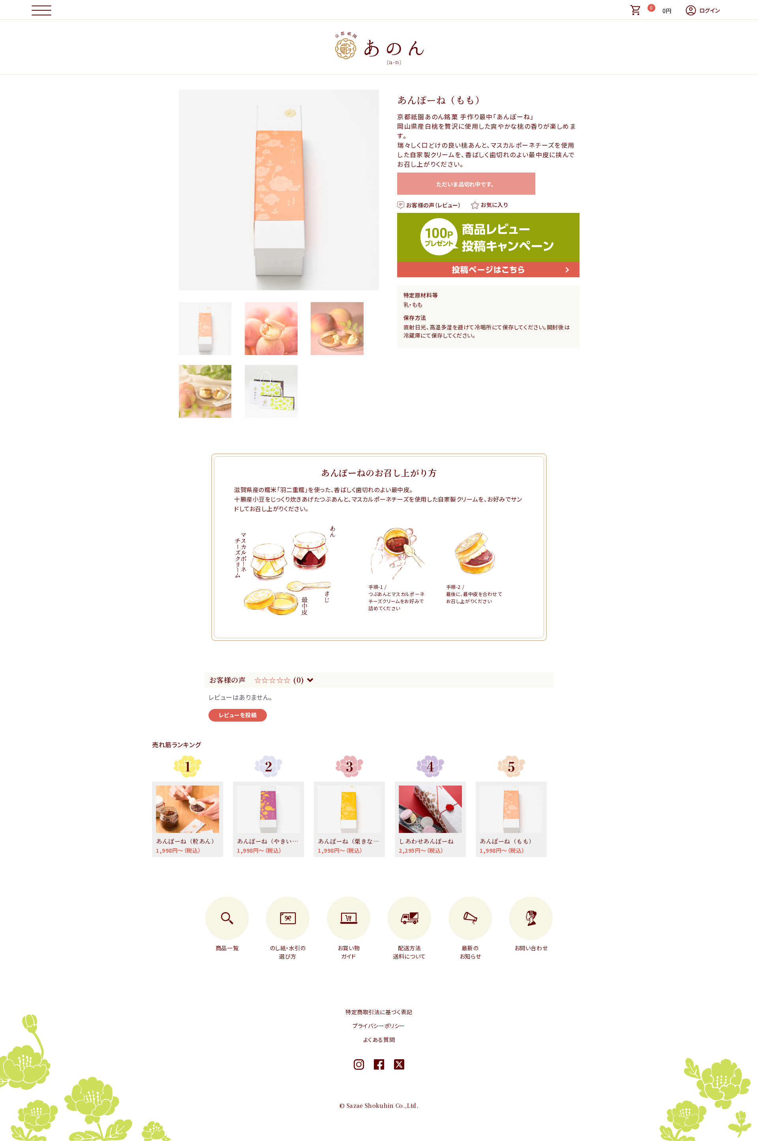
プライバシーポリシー (379, 1026)
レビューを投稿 (238, 715)
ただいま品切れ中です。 (466, 184)
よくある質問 (379, 1039)
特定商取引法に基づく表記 (379, 1012)
